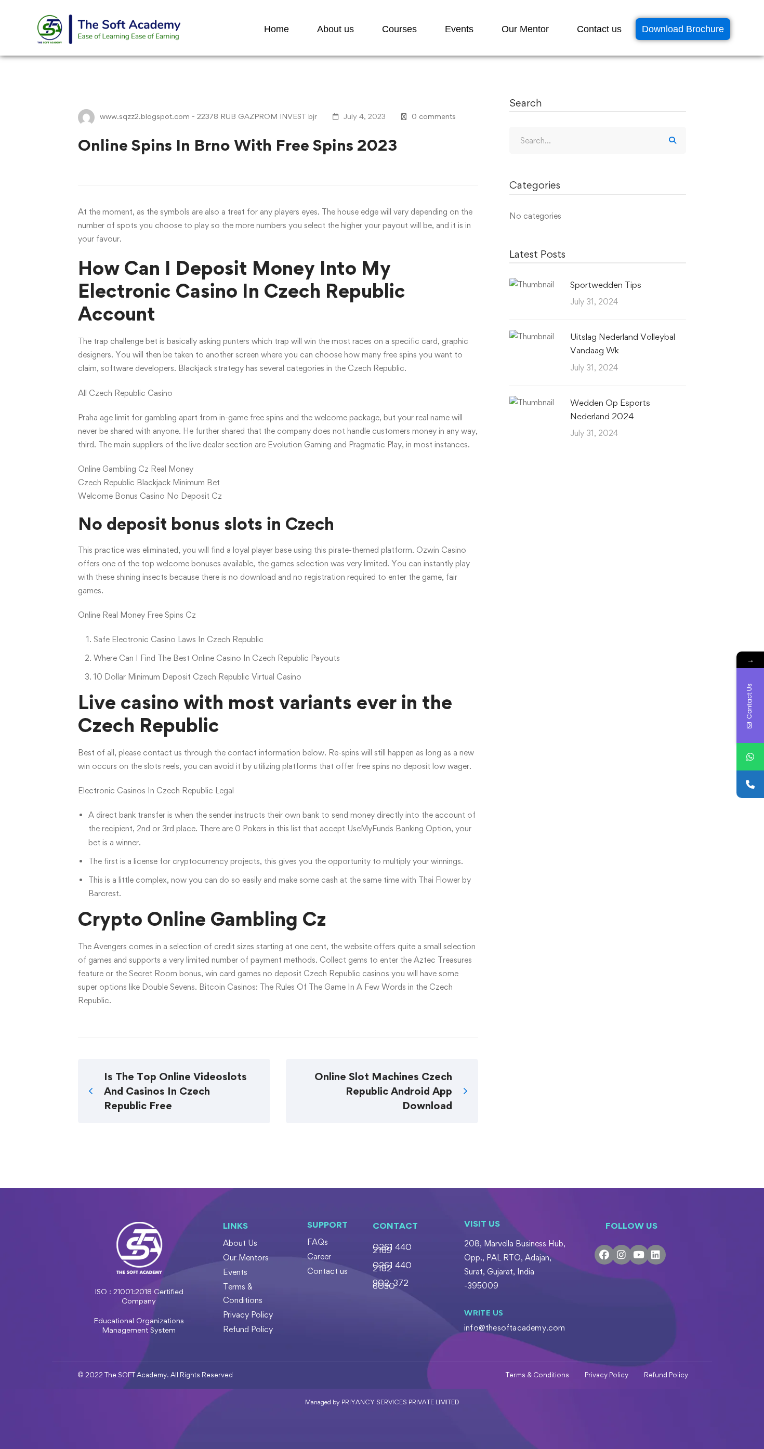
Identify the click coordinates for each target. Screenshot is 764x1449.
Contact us (599, 29)
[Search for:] (597, 140)
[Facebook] (604, 1255)
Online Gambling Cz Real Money (135, 469)
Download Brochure (683, 29)
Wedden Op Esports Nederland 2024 (610, 409)
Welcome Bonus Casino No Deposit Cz (150, 496)
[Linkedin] (656, 1255)
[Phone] (750, 784)
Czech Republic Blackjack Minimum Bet (149, 482)
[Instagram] (621, 1255)
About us (335, 29)
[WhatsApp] (750, 756)
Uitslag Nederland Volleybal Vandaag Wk (622, 343)
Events (459, 29)
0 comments (434, 116)
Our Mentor (525, 29)
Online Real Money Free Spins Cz (137, 615)
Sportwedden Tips (605, 285)
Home (276, 29)
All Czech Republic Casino (125, 393)
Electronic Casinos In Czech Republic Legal (156, 790)
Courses (399, 29)
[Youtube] (639, 1255)
